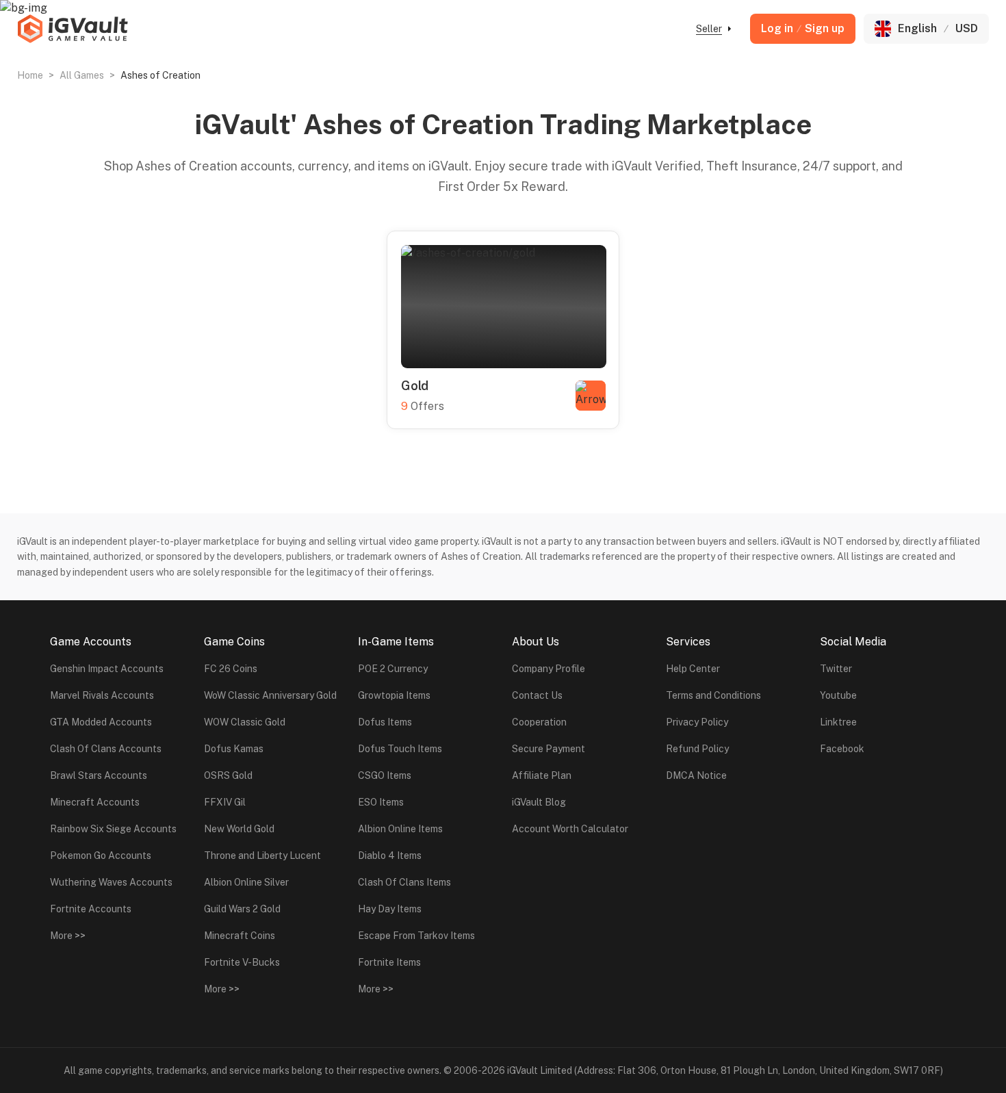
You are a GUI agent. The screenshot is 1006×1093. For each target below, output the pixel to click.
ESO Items (381, 802)
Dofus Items (385, 722)
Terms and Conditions (713, 695)
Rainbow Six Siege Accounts (113, 828)
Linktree (838, 722)
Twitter (836, 668)
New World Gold (239, 828)
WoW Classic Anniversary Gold (270, 695)
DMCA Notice (696, 775)
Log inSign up (802, 28)
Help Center (693, 668)
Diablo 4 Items (390, 855)
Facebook (842, 748)
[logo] (72, 29)
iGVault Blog (539, 802)
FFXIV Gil (225, 802)
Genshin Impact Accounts (107, 668)
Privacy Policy (697, 722)
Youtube (838, 695)
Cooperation (539, 722)
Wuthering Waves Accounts (111, 882)
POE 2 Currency (393, 668)
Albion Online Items (400, 828)
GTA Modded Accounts (101, 722)
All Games (82, 75)
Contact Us (537, 695)
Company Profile (548, 668)
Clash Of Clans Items (404, 882)
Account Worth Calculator (570, 828)
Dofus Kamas (233, 748)
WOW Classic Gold (244, 722)
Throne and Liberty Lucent (262, 855)
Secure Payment (548, 748)
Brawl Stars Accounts (98, 775)
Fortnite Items (389, 962)
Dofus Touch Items (400, 748)
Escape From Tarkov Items (416, 935)
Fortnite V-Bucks (242, 962)
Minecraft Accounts (95, 802)
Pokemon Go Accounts (100, 855)
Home (30, 75)
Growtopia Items (394, 695)
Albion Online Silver (246, 882)
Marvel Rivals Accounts (102, 695)
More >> (68, 935)
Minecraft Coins (239, 935)
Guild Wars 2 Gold (242, 908)
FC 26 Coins (230, 668)
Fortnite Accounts (90, 908)
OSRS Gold (228, 775)
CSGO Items (384, 775)
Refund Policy (697, 748)
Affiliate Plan (541, 775)
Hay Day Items (390, 908)
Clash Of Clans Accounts (106, 748)
